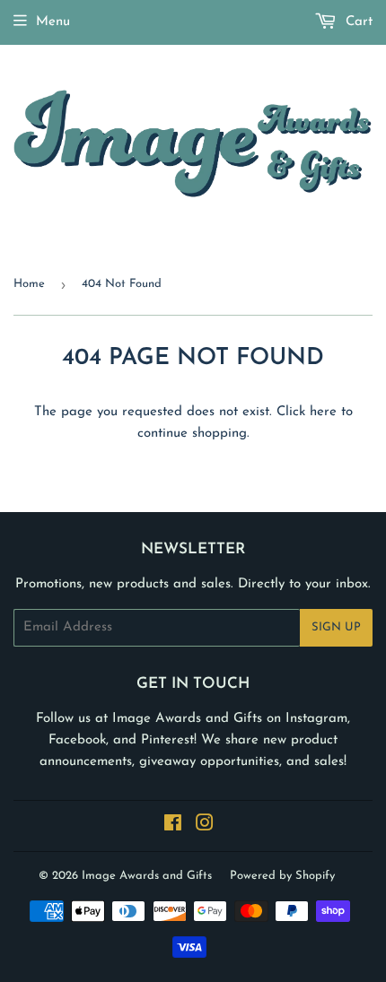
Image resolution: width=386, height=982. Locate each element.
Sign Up (336, 627)
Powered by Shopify (282, 876)
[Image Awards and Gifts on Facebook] (172, 826)
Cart (357, 22)
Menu (53, 22)
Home (29, 284)
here (323, 412)
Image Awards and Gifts (147, 876)
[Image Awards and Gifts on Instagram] (205, 826)
